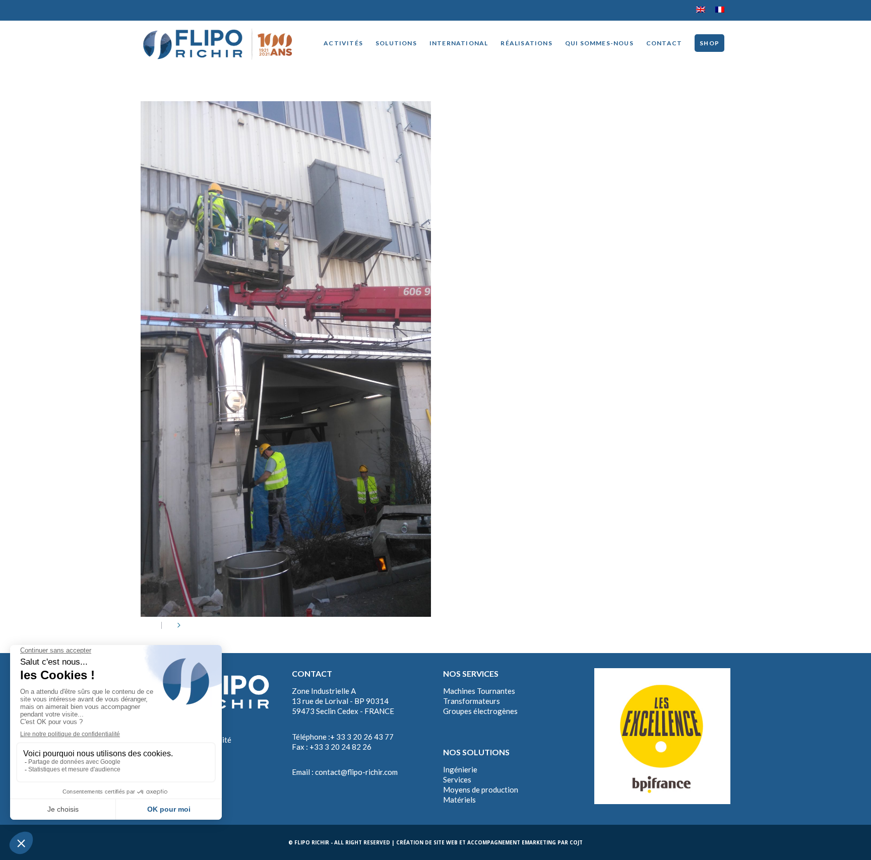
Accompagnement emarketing (511, 842)
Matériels (459, 799)
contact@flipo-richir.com (356, 771)
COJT (576, 842)
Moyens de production (480, 789)
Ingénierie (460, 769)
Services (457, 779)
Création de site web (427, 842)
